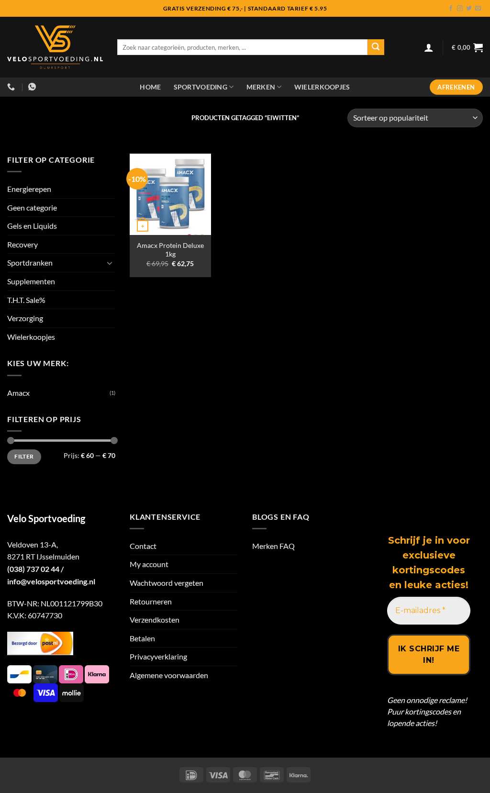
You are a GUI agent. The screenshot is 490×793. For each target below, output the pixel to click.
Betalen (142, 638)
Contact (143, 545)
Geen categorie (32, 207)
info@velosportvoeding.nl (51, 581)
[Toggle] (109, 262)
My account (149, 564)
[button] (429, 47)
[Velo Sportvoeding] (55, 47)
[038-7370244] (12, 87)
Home (150, 87)
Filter (23, 456)
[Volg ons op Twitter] (469, 8)
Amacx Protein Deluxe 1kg (170, 249)
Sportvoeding (200, 87)
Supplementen (31, 281)
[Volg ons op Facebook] (451, 8)
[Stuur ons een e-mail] (478, 8)
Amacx (18, 392)
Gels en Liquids (32, 225)
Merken (261, 87)
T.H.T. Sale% (26, 299)
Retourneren (151, 601)
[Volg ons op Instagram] (460, 8)
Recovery (22, 244)
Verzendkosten (154, 619)
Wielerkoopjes (322, 87)
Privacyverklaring (158, 656)
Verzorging (25, 318)
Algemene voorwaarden (169, 675)
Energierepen (29, 188)
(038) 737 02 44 (33, 568)
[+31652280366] (33, 87)
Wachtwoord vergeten (166, 582)
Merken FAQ (273, 545)
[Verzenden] (376, 47)
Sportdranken (30, 262)
